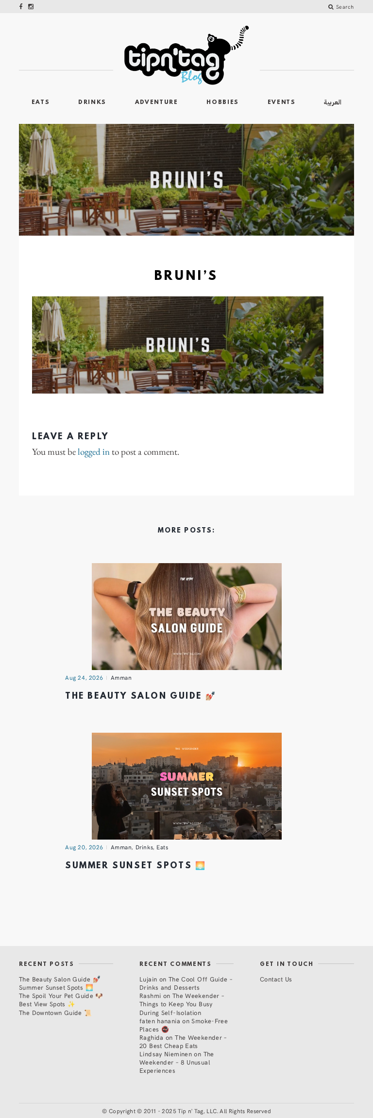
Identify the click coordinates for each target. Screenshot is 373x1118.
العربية (332, 102)
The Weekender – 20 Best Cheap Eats (183, 1041)
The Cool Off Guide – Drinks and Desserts (185, 983)
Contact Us (276, 979)
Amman (121, 677)
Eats (41, 102)
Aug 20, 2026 (84, 847)
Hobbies (222, 102)
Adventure (156, 102)
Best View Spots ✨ (47, 1003)
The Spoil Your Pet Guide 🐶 (61, 995)
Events (282, 102)
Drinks (92, 102)
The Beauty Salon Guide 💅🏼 (140, 696)
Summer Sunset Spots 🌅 (135, 866)
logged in (94, 452)
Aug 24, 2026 (84, 677)
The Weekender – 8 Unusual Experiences (176, 1061)
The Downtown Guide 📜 (55, 1012)
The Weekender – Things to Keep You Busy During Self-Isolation (181, 1003)
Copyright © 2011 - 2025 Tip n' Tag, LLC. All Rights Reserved (190, 1111)
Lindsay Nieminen (165, 1053)
